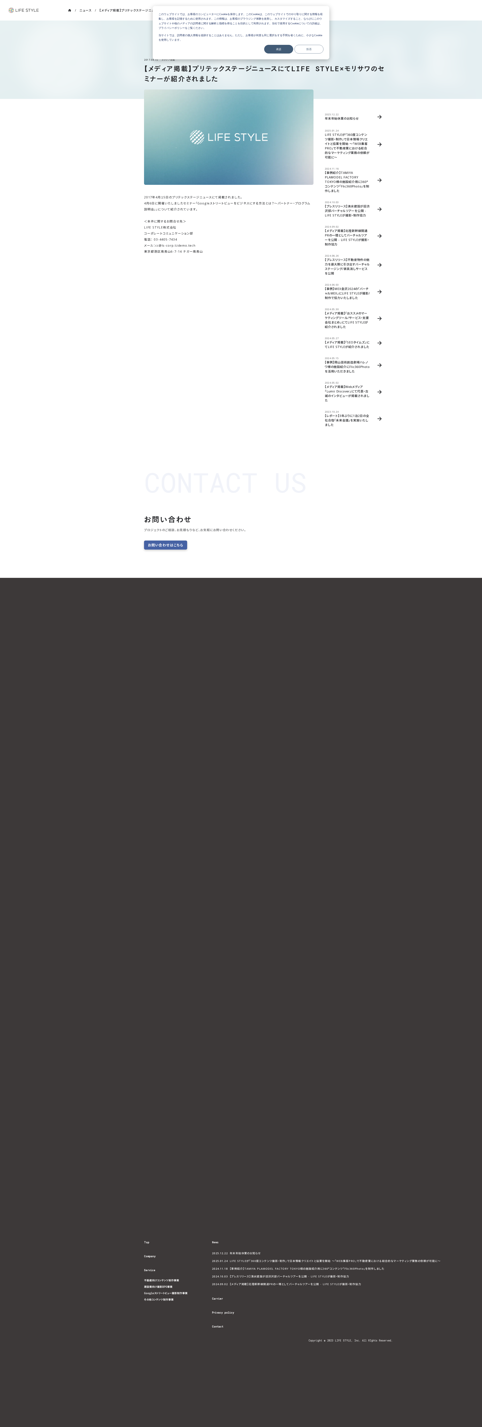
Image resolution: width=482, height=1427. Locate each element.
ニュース (85, 10)
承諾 (278, 49)
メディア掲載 (168, 60)
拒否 (309, 49)
